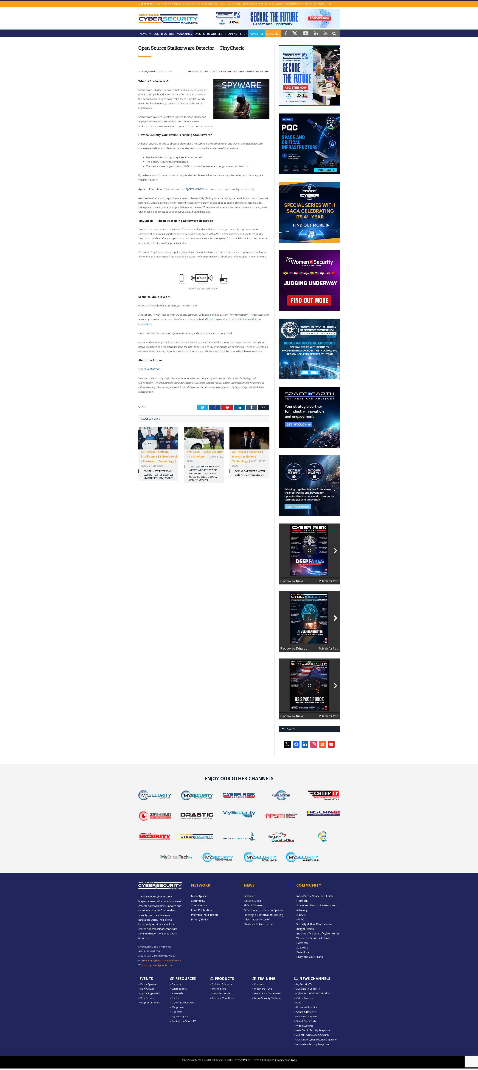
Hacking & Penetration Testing (263, 915)
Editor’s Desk (252, 900)
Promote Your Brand (204, 915)
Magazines (184, 34)
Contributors (163, 34)
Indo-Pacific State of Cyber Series (318, 933)
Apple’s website (194, 189)
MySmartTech (325, 3)
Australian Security (186, 3)
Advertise (257, 34)
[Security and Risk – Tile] (309, 378)
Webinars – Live (263, 988)
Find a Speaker (148, 984)
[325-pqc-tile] (309, 173)
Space (229, 3)
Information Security (257, 71)
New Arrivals (147, 988)
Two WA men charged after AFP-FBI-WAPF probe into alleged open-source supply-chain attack (204, 471)
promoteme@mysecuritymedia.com (161, 960)
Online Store (219, 988)
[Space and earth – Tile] (309, 446)
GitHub (209, 318)
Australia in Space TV (184, 1021)
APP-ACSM (193, 71)
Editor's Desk (169, 455)
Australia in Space (306, 1016)
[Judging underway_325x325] (309, 310)
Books (175, 998)
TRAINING (231, 34)
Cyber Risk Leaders (307, 998)
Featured (239, 71)
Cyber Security (224, 71)
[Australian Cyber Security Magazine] (168, 22)
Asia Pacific (203, 3)
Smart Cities (240, 3)
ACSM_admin (148, 71)
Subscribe (273, 34)
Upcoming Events (150, 993)
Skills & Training (253, 905)
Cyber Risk (161, 3)
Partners (302, 943)
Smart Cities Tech (306, 1021)
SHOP (243, 34)
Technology (166, 459)
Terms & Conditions (263, 1060)
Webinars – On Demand (267, 993)
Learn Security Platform (267, 998)
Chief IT (172, 3)
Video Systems (275, 3)
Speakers (302, 947)
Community (198, 900)
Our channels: (147, 3)
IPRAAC (301, 915)
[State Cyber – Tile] (309, 241)
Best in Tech (311, 3)
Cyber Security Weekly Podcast (313, 993)
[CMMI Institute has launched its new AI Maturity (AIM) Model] (158, 439)
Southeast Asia (218, 3)
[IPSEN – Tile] (309, 515)
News (143, 34)
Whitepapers (179, 988)
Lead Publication (201, 910)
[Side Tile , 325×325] (309, 105)
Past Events (147, 998)
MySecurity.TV (180, 1016)
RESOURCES (214, 34)
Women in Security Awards (313, 938)
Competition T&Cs (287, 1060)
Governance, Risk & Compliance (264, 910)
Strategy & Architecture (259, 924)
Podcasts (177, 1012)
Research (177, 993)
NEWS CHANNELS (314, 978)
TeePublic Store (221, 993)
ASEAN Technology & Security (312, 1035)
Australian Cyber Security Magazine (316, 1039)
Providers (302, 952)
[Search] (334, 33)
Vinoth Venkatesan (147, 367)
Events (200, 34)
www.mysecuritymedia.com (157, 965)
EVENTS (145, 978)
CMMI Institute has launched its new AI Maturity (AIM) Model (159, 473)
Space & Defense (306, 1012)
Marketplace (199, 896)
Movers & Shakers (244, 455)
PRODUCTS (224, 978)
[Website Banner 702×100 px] (274, 27)
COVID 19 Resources (183, 1002)
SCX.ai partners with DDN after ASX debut (250, 471)
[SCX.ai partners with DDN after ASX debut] (249, 439)
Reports (176, 984)
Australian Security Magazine (312, 1044)
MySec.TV (299, 3)
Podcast (288, 3)
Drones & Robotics (257, 3)
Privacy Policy (200, 919)
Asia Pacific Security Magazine (313, 1030)
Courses (259, 984)
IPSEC (300, 919)
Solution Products (222, 984)
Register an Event (150, 1002)
